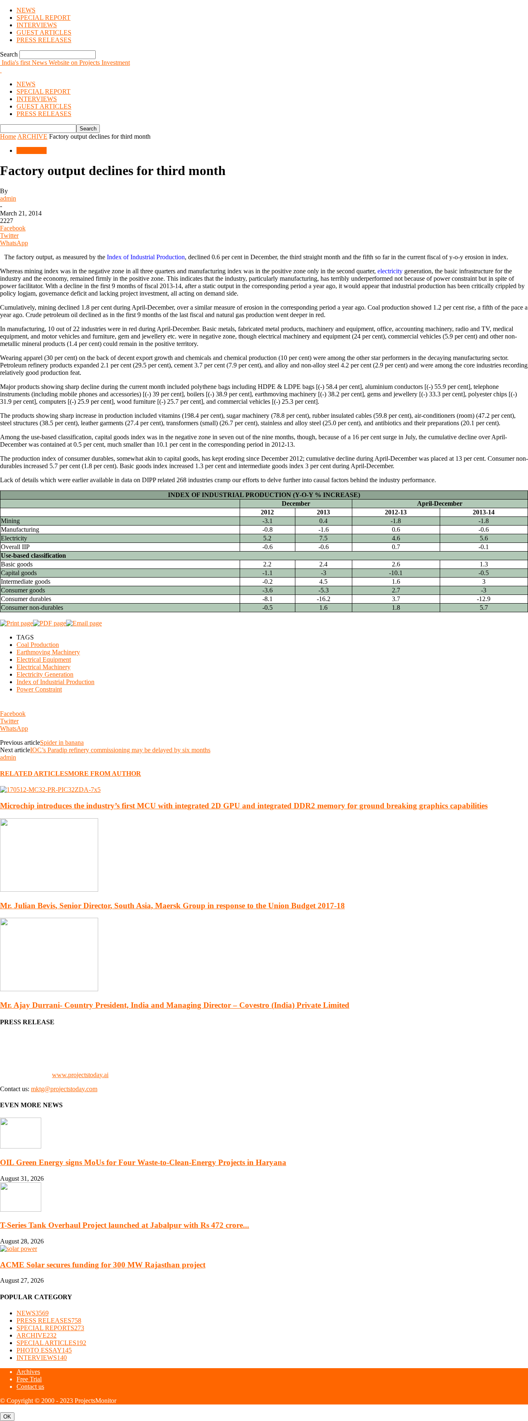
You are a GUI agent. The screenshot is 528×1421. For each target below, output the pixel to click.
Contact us (30, 1386)
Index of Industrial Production (55, 681)
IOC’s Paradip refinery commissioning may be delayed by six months (120, 749)
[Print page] (16, 623)
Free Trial (29, 1379)
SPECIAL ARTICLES (51, 1342)
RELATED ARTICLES (34, 773)
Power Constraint (39, 689)
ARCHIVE (32, 136)
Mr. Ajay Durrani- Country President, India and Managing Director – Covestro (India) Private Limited (174, 1005)
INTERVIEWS (36, 24)
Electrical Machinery (43, 666)
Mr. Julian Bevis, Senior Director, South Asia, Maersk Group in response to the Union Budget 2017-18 (172, 905)
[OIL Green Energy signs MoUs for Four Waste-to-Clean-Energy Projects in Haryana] (20, 1146)
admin (8, 198)
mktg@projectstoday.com (64, 1088)
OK (7, 1417)
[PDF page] (49, 623)
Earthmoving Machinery (48, 652)
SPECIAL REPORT (43, 17)
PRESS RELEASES (43, 39)
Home (8, 136)
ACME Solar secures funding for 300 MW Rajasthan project (102, 1264)
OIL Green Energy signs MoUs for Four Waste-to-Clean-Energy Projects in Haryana (143, 1162)
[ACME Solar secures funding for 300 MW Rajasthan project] (18, 1248)
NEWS (25, 10)
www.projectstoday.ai (80, 1074)
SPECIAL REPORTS (50, 1327)
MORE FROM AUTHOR (104, 773)
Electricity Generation (44, 674)
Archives (28, 1371)
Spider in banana (62, 742)
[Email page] (84, 623)
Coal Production (37, 644)
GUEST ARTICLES (43, 32)
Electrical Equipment (43, 659)
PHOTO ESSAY (44, 1350)
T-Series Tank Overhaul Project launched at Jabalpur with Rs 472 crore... (124, 1225)
